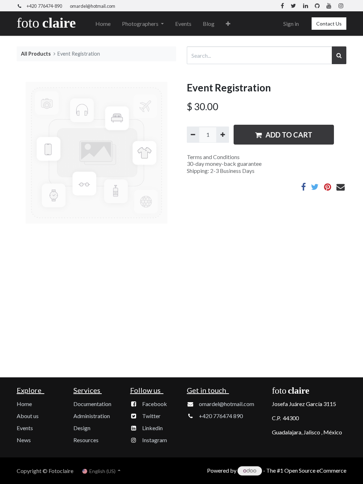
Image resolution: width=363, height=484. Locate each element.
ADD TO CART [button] (289, 134)
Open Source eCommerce (315, 470)
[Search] (339, 55)
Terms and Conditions (213, 156)
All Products (36, 54)
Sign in (291, 23)
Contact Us (329, 24)
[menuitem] (103, 24)
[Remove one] (193, 134)
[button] (228, 24)
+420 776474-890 (44, 6)
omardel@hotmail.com (92, 6)
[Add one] (222, 134)
